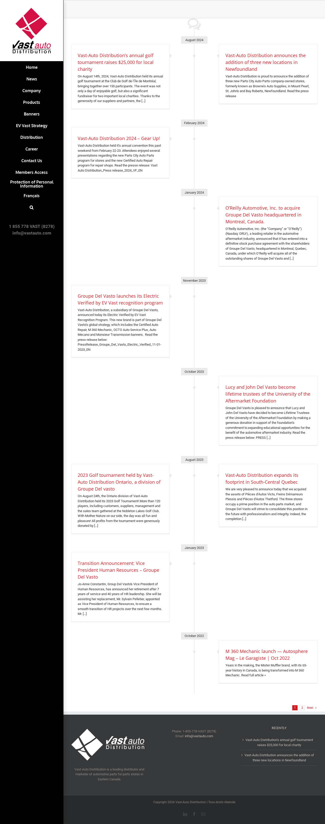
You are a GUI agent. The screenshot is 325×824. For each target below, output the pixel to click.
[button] (31, 207)
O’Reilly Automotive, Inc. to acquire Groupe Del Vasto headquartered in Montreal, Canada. (263, 215)
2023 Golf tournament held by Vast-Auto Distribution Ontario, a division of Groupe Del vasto (119, 482)
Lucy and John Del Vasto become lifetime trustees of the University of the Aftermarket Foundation (267, 394)
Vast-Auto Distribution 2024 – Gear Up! (119, 138)
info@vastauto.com (199, 736)
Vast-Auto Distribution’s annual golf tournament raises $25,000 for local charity (116, 62)
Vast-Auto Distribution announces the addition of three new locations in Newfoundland (265, 62)
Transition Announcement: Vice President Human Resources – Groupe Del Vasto (118, 570)
